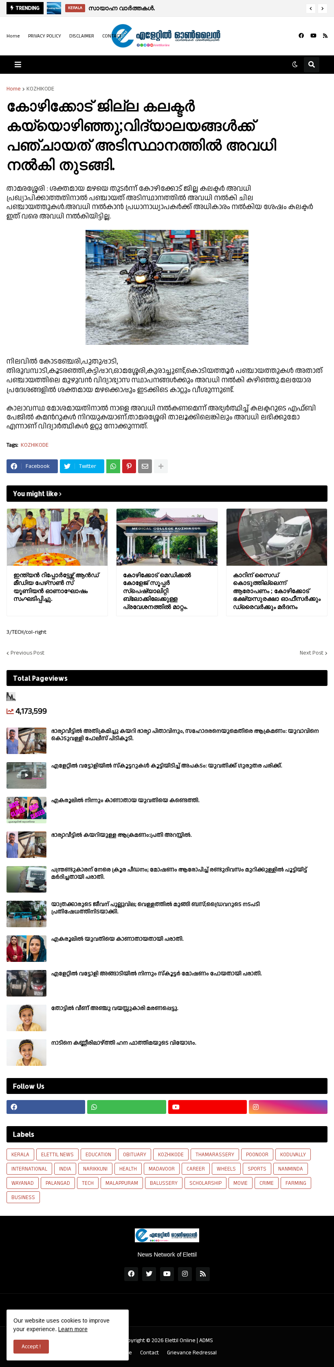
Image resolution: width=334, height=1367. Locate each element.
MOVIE (240, 1183)
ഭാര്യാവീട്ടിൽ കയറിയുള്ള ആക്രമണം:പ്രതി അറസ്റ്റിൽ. (121, 835)
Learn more (73, 1329)
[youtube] (313, 36)
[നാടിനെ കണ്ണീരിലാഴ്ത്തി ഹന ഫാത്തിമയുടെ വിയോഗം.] (26, 1052)
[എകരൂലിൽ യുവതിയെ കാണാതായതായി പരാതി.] (26, 948)
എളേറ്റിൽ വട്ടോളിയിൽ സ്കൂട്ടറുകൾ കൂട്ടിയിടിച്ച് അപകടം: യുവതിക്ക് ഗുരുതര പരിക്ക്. (166, 765)
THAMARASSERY (215, 1154)
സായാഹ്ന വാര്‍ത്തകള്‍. (121, 8)
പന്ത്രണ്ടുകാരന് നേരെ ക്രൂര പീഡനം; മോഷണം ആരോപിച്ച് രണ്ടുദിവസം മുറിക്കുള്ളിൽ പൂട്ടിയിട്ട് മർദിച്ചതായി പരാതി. (179, 873)
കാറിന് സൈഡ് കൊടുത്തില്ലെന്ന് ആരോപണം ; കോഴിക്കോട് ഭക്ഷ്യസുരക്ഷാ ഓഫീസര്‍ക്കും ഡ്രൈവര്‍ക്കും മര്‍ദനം (277, 591)
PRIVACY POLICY (44, 36)
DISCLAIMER (81, 36)
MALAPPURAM (121, 1183)
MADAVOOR (162, 1169)
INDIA (65, 1169)
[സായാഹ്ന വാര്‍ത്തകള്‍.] (54, 8)
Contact (149, 1353)
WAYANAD (22, 1183)
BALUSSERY (164, 1183)
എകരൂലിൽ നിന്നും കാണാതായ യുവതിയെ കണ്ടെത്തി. (125, 800)
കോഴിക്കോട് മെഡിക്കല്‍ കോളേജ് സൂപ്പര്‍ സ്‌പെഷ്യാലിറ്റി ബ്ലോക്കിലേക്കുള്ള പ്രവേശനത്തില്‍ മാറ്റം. (157, 591)
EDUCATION (98, 1154)
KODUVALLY (293, 1154)
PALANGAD (58, 1183)
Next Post (311, 653)
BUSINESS (23, 1197)
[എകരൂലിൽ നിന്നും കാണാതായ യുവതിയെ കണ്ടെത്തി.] (26, 810)
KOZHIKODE (40, 89)
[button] (311, 8)
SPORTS (257, 1169)
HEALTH (128, 1169)
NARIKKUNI (95, 1169)
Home (13, 36)
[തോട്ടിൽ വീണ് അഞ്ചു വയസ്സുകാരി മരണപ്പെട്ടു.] (26, 1018)
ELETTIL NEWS (57, 1154)
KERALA (20, 1154)
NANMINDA (290, 1169)
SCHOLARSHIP (205, 1183)
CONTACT (112, 36)
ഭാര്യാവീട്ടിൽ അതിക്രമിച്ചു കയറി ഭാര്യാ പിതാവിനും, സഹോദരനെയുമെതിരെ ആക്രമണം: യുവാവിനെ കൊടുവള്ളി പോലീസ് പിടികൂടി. (185, 735)
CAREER (196, 1169)
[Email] (145, 466)
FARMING (296, 1183)
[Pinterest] (129, 466)
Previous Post (27, 653)
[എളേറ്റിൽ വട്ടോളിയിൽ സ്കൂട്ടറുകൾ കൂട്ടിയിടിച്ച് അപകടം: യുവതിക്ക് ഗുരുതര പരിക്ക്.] (26, 775)
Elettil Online (180, 1340)
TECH (88, 1183)
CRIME (266, 1183)
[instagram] (288, 1107)
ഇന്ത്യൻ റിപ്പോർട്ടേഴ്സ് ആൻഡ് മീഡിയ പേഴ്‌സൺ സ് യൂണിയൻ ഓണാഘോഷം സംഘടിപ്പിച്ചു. (56, 587)
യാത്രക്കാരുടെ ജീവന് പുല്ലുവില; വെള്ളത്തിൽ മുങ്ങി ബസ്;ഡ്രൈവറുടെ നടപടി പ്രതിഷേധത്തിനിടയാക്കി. (155, 908)
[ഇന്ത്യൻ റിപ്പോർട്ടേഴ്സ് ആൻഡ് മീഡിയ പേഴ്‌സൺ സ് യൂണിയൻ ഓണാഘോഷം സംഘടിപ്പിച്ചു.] (57, 537)
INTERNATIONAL (29, 1169)
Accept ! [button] (31, 1347)
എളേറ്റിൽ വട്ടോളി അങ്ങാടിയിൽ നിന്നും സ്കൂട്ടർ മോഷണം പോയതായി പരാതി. (156, 973)
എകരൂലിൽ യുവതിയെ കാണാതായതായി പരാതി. (117, 939)
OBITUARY (134, 1154)
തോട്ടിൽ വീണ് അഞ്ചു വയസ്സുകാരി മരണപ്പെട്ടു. (114, 1008)
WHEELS (226, 1169)
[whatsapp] (126, 1107)
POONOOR (257, 1154)
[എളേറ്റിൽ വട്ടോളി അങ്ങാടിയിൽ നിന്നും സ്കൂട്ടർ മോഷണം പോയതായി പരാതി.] (26, 983)
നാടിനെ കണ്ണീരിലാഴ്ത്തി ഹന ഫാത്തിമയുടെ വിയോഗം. (123, 1043)
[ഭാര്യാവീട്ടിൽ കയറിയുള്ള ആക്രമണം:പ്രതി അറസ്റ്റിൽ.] (26, 844)
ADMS (206, 1340)
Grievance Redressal (192, 1353)
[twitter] (149, 1274)
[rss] (325, 36)
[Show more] (161, 466)
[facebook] (301, 36)
